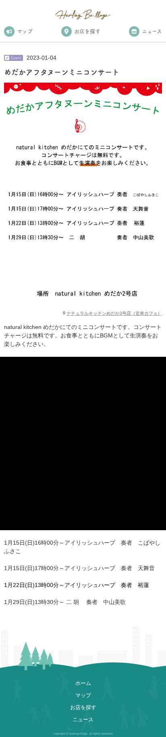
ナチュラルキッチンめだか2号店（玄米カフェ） (114, 313)
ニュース (152, 31)
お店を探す (87, 31)
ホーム (83, 683)
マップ (25, 31)
